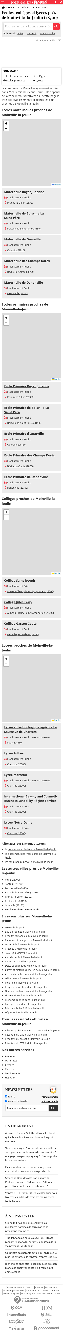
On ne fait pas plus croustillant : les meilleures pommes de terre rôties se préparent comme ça (26, 1227)
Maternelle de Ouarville (22, 239)
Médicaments (12, 1073)
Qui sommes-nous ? (15, 1287)
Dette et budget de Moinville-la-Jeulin (26, 965)
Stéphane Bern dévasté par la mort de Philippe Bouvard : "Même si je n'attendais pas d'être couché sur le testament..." (29, 1182)
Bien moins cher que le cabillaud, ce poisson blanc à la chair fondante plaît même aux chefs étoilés (31, 1268)
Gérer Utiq (55, 1290)
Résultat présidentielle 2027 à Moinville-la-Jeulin (32, 1030)
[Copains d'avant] (17, 1321)
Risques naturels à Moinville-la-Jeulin (26, 987)
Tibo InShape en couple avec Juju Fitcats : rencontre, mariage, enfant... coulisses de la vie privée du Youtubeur (30, 1242)
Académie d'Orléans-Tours (33, 7)
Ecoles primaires (15, 80)
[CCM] (17, 1308)
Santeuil (31, 33)
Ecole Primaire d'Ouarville (24, 434)
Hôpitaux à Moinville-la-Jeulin (21, 1012)
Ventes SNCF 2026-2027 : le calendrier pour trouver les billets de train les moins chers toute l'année (31, 1197)
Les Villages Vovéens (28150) (23, 634)
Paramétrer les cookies (37, 1290)
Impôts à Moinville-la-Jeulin (20, 961)
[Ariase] (17, 1328)
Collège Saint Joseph (19, 580)
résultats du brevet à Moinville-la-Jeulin (31, 861)
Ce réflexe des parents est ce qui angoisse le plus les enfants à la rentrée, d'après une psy (31, 1255)
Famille (11, 1097)
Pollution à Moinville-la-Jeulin (21, 982)
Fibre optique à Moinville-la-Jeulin (24, 995)
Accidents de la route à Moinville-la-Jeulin (28, 974)
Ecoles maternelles (17, 76)
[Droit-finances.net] (46, 1315)
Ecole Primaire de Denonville (26, 477)
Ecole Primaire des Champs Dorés (29, 455)
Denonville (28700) (17, 293)
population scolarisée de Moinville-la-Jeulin (32, 849)
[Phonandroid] (46, 1328)
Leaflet (57, 184)
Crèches (9, 1065)
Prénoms (10, 1056)
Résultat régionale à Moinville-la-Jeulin (27, 935)
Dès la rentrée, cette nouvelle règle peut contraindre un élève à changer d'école (28, 1169)
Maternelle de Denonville (23, 282)
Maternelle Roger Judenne (24, 192)
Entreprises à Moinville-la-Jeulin (23, 1004)
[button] (6, 123)
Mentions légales (11, 1293)
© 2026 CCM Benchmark (48, 1293)
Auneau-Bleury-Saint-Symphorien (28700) (30, 591)
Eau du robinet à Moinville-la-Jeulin (25, 931)
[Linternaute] (17, 1314)
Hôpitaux (10, 1077)
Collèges (40, 76)
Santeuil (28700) (14, 883)
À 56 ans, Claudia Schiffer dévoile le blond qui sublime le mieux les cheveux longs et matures (30, 1137)
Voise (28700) (12, 879)
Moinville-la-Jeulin (15, 927)
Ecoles (11, 7)
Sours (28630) (14, 742)
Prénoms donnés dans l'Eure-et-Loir (25, 999)
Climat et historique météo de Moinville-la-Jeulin (32, 969)
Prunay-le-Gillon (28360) (20, 202)
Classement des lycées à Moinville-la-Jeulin (29, 940)
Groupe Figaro (28, 1293)
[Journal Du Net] (46, 1308)
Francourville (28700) (16, 888)
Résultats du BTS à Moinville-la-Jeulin (26, 1043)
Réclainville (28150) (16, 901)
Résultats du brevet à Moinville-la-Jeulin (27, 1038)
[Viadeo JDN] (46, 1321)
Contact (29, 1287)
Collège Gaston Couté (20, 623)
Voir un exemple (49, 1096)
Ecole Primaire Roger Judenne (26, 386)
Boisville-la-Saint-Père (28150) (23, 228)
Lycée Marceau (15, 775)
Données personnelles (13, 1290)
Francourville (47, 33)
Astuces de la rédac (17, 1101)
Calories (9, 1069)
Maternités (11, 1060)
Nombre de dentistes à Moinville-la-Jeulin (28, 991)
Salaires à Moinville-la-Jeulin (21, 952)
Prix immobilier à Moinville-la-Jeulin (25, 1008)
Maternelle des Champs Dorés (27, 261)
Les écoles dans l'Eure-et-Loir (22, 909)
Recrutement (51, 1287)
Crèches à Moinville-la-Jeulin (21, 948)
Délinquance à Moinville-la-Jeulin (23, 978)
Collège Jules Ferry (18, 602)
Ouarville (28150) (16, 250)
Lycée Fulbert (14, 753)
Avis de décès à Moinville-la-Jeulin (24, 957)
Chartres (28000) (16, 764)
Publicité (39, 1287)
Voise (20, 33)
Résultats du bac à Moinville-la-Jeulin (26, 1034)
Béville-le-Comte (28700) (20, 271)
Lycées (39, 80)
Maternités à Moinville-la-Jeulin (22, 944)
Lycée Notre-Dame (18, 822)
